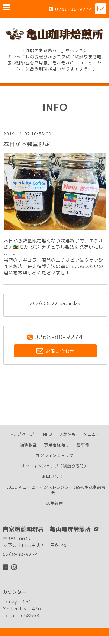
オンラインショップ (55, 455)
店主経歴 (54, 503)
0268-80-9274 (73, 9)
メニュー (91, 434)
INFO (46, 434)
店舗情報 (67, 434)
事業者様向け (56, 444)
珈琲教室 (28, 444)
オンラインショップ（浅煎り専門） (54, 466)
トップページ (21, 434)
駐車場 (83, 444)
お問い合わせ (54, 476)
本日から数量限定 (26, 144)
